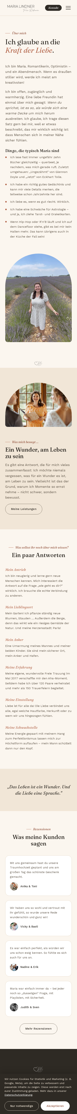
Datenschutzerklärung (18, 1094)
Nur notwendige (21, 1106)
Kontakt (53, 8)
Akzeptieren (55, 1106)
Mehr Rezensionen (38, 1028)
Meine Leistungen (23, 509)
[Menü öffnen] (68, 8)
